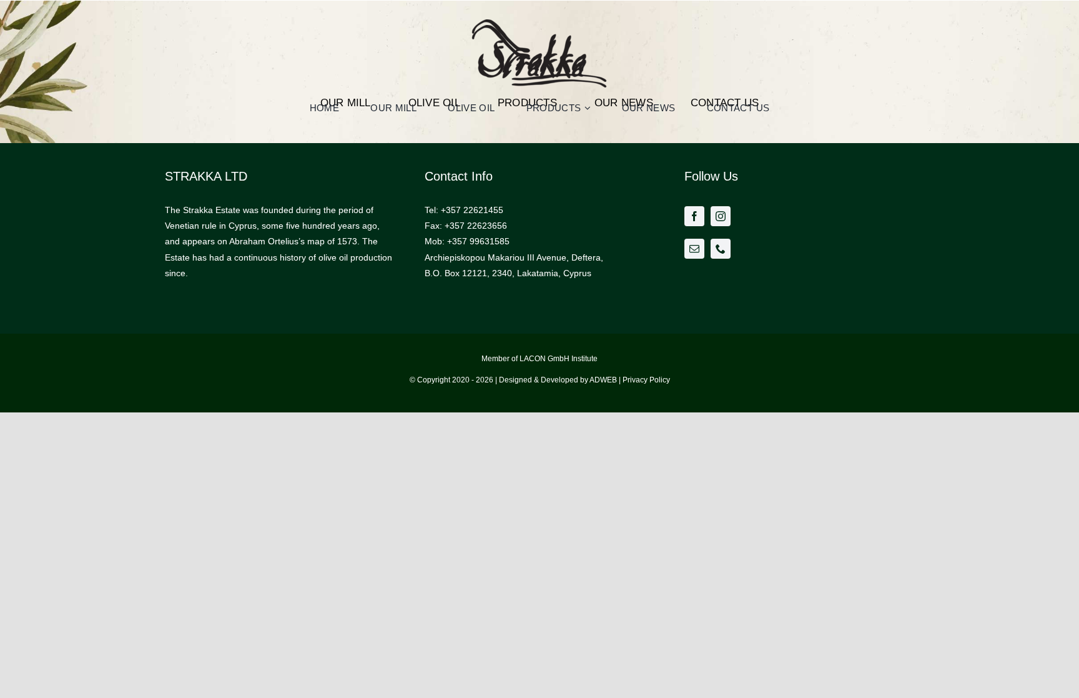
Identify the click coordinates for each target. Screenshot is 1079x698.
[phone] (721, 249)
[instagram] (721, 216)
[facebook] (694, 216)
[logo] (539, 29)
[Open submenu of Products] (589, 107)
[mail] (694, 249)
